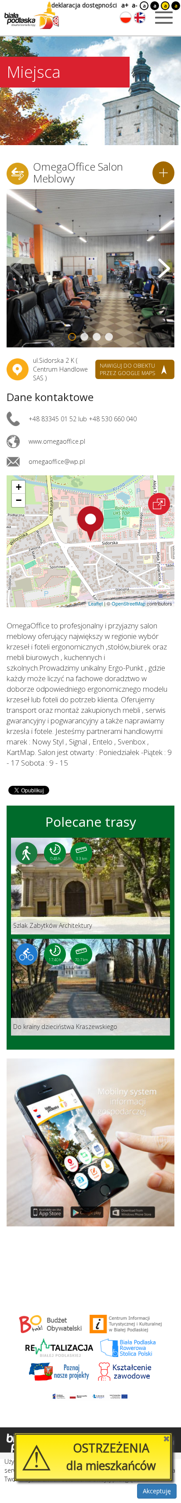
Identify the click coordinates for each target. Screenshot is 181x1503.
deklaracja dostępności (84, 5)
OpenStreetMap (128, 603)
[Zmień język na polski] (125, 17)
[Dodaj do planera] (163, 172)
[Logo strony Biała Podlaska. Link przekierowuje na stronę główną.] (31, 15)
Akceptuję (157, 1491)
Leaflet (95, 603)
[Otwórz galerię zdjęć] (90, 268)
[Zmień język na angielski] (140, 17)
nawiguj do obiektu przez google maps (127, 369)
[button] (90, 523)
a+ (124, 5)
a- (135, 5)
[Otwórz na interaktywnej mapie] (159, 504)
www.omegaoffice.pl (57, 441)
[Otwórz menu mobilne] (164, 17)
